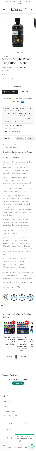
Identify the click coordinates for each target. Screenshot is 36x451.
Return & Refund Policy (12, 416)
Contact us (7, 406)
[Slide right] (22, 53)
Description (8, 138)
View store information (12, 131)
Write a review (18, 383)
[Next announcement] (32, 3)
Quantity (4, 74)
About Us (7, 401)
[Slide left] (14, 53)
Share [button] (6, 305)
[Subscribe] (29, 429)
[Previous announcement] (4, 3)
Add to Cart (9, 356)
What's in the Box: (24, 138)
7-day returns (17, 121)
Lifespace (14, 447)
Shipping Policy (9, 411)
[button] (4, 9)
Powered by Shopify (23, 447)
